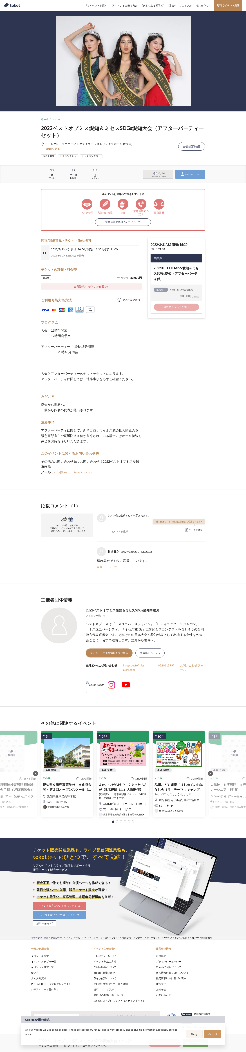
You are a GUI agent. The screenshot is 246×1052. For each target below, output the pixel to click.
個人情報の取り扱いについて (172, 972)
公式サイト (95, 686)
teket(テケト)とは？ (105, 955)
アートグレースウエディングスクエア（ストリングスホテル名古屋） (107, 1045)
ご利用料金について (105, 967)
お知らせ (161, 989)
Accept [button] (212, 1034)
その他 (45, 119)
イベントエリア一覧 (42, 967)
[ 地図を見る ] (53, 148)
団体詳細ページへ (150, 652)
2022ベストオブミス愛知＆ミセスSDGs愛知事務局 (122, 610)
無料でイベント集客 (228, 5)
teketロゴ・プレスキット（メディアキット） (119, 1000)
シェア (113, 567)
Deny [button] (194, 1034)
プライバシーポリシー (168, 961)
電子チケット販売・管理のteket (46, 937)
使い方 (35, 972)
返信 (99, 567)
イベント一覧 (73, 937)
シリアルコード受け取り (45, 989)
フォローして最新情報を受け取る (109, 652)
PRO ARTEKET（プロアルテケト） (51, 983)
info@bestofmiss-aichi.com (73, 472)
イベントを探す (40, 955)
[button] (113, 821)
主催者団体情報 (191, 146)
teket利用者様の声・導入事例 (111, 983)
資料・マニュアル (104, 989)
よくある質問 (38, 978)
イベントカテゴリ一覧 (43, 961)
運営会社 (161, 983)
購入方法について (131, 299)
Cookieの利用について (169, 967)
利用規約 (161, 955)
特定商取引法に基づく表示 (171, 978)
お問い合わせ (163, 994)
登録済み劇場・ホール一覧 (109, 994)
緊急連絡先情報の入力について (123, 222)
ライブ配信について (105, 978)
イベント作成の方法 (105, 961)
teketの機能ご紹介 (104, 972)
